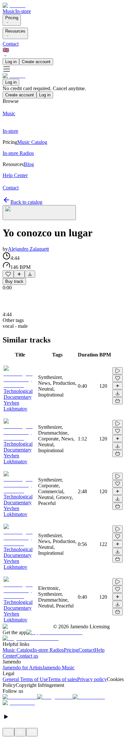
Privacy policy (92, 679)
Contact (11, 44)
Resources (15, 31)
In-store (23, 11)
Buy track (14, 281)
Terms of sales (62, 679)
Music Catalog (18, 650)
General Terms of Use (25, 679)
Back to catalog (26, 202)
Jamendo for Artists (22, 667)
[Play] (39, 212)
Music (9, 11)
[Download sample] (30, 274)
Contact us (27, 656)
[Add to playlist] (19, 274)
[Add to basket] (117, 400)
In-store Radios (48, 650)
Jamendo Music (58, 667)
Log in (11, 61)
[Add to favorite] (8, 274)
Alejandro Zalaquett (28, 249)
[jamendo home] (14, 5)
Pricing (11, 17)
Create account (36, 61)
